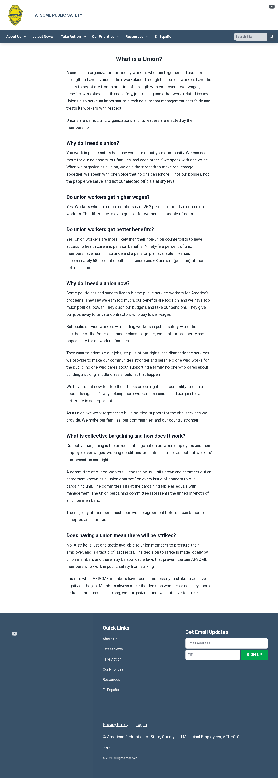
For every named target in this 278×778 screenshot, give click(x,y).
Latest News (42, 37)
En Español (163, 37)
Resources (134, 37)
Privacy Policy (115, 724)
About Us (13, 37)
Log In (141, 724)
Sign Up (254, 654)
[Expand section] (25, 37)
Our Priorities (103, 37)
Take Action (71, 37)
